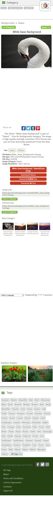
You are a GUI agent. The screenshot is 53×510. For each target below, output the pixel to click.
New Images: (8, 218)
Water (17, 449)
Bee (31, 400)
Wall (10, 449)
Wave (25, 449)
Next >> (46, 27)
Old (3, 427)
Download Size (28, 179)
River (4, 431)
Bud (41, 404)
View (4, 449)
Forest (30, 413)
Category (11, 3)
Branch (18, 404)
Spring (18, 436)
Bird (37, 400)
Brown (35, 404)
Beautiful (23, 400)
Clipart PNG (29, 8)
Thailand (26, 445)
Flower (12, 413)
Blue (4, 404)
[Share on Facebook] (23, 128)
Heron (27, 418)
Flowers (20, 413)
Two (48, 445)
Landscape (6, 422)
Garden (38, 413)
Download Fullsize (28, 175)
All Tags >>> (16, 454)
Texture (17, 445)
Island (35, 418)
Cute (23, 409)
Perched (26, 427)
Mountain (36, 422)
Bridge (26, 404)
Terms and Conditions (13, 478)
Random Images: (9, 362)
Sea (39, 431)
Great (12, 418)
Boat (10, 404)
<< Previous (9, 27)
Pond (41, 427)
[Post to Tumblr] (33, 128)
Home (4, 8)
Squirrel (26, 436)
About (6, 474)
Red (48, 427)
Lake (43, 418)
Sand (32, 431)
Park (19, 427)
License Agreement (12, 482)
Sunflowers (18, 440)
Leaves (17, 422)
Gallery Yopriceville (15, 8)
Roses (25, 431)
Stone (35, 436)
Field (4, 413)
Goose (47, 413)
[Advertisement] (26, 13)
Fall (43, 409)
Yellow (5, 454)
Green (19, 418)
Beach (13, 400)
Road (11, 431)
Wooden (41, 449)
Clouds (15, 409)
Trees (41, 445)
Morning (26, 422)
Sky (3, 436)
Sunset (38, 440)
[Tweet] (28, 128)
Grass (4, 418)
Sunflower (6, 440)
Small (10, 436)
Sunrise (29, 440)
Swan (12, 150)
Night (45, 422)
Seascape (47, 431)
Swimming (6, 445)
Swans (21, 22)
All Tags (7, 470)
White (21, 150)
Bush (48, 404)
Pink (35, 427)
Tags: (8, 392)
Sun (42, 436)
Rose (18, 431)
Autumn (5, 400)
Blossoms (45, 400)
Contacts (7, 486)
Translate (47, 294)
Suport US (7, 490)
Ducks (37, 409)
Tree (34, 445)
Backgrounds (8, 22)
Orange (11, 427)
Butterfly (6, 409)
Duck (30, 409)
